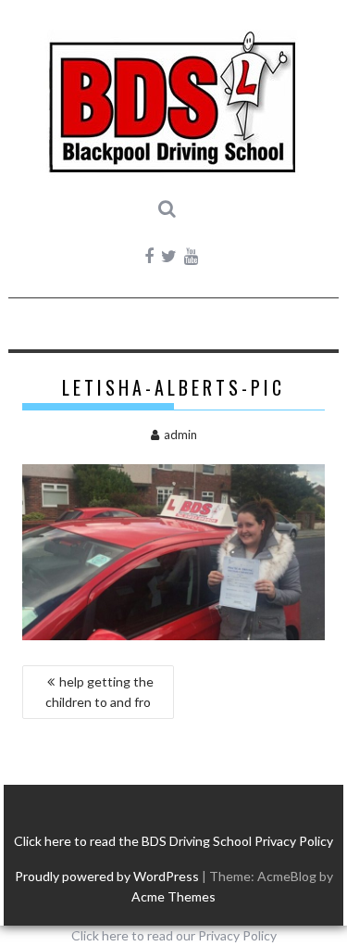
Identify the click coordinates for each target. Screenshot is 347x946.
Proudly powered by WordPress (107, 876)
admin (180, 434)
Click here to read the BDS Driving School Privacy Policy (173, 841)
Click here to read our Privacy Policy (174, 935)
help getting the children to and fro (99, 692)
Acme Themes (173, 896)
